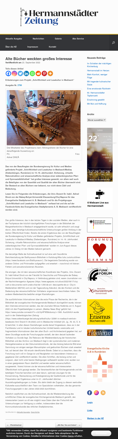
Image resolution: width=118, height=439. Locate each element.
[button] (113, 42)
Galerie (58, 38)
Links (89, 410)
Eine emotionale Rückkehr (98, 88)
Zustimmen (101, 433)
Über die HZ (11, 46)
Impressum (32, 46)
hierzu (71, 436)
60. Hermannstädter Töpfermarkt (96, 94)
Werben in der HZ (95, 418)
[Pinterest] (44, 73)
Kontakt (52, 46)
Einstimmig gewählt (95, 99)
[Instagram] (14, 73)
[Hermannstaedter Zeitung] (59, 17)
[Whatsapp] (32, 73)
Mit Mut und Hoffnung (96, 103)
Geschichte (35, 412)
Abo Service (78, 38)
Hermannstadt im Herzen (98, 70)
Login (90, 402)
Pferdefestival (14, 425)
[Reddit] (38, 73)
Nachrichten (38, 38)
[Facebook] (8, 73)
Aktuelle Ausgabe (13, 38)
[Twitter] (20, 73)
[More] (50, 73)
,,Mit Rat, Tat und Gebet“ (68, 425)
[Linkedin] (26, 73)
